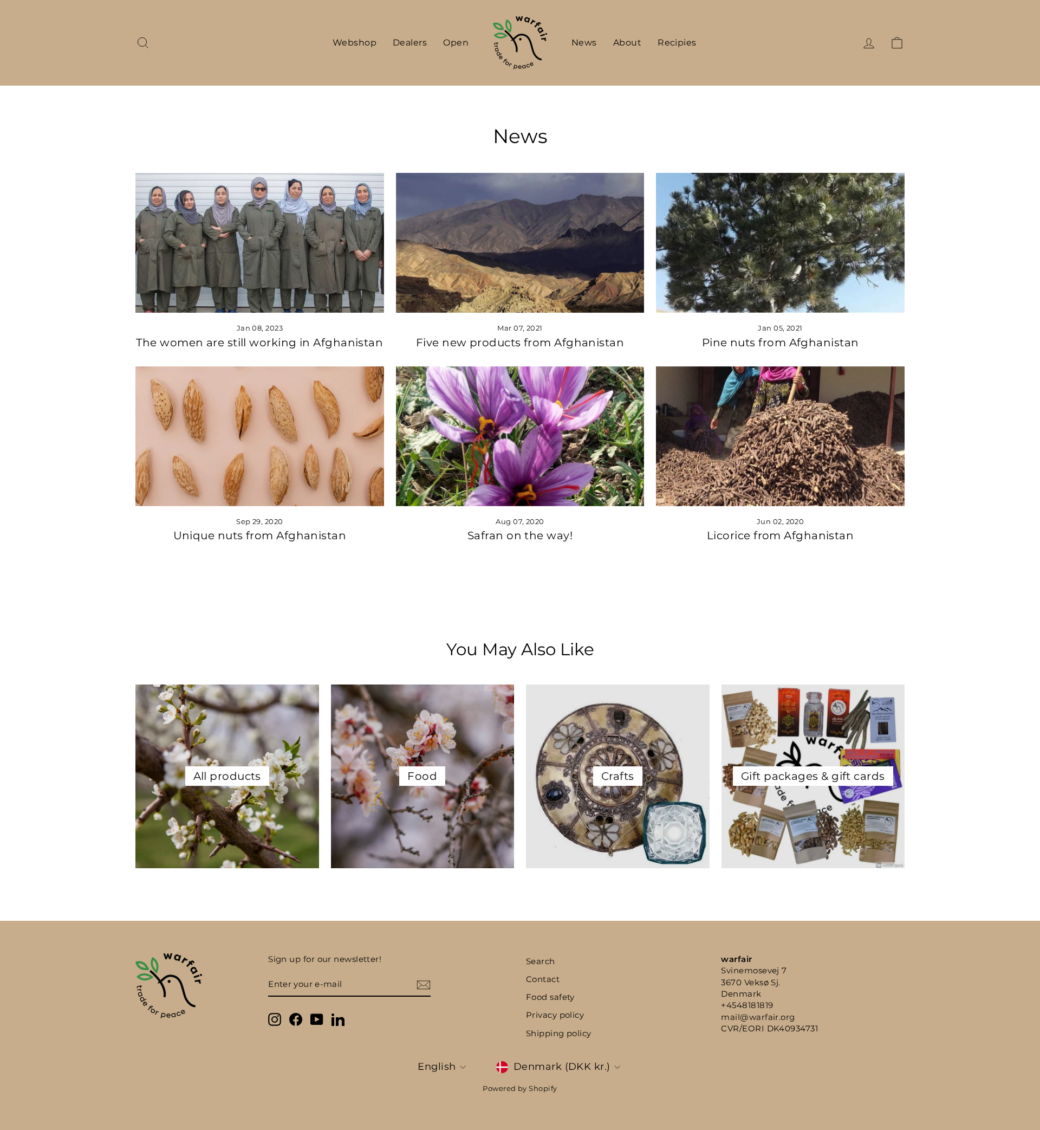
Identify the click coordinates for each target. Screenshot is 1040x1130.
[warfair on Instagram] (274, 1019)
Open (456, 42)
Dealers (410, 42)
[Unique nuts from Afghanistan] (259, 436)
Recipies (677, 42)
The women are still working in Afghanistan (259, 342)
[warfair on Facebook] (295, 1019)
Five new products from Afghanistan (520, 342)
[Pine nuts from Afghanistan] (780, 243)
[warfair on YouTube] (316, 1019)
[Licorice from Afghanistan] (780, 436)
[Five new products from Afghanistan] (520, 243)
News (584, 42)
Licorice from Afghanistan (780, 535)
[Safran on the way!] (520, 436)
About (627, 42)
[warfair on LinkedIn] (338, 1019)
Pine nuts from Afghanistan (780, 342)
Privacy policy (555, 1015)
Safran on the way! (520, 535)
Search (540, 961)
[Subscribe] (424, 984)
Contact (543, 979)
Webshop (354, 42)
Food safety (550, 997)
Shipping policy (559, 1033)
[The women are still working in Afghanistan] (259, 243)
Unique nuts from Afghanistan (260, 535)
